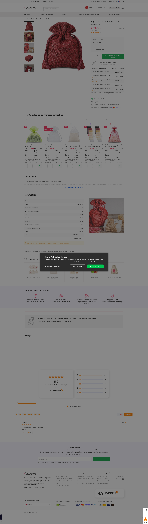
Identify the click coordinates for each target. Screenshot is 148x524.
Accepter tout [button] (95, 266)
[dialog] (74, 262)
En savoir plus (98, 262)
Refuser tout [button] (77, 266)
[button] (52, 266)
